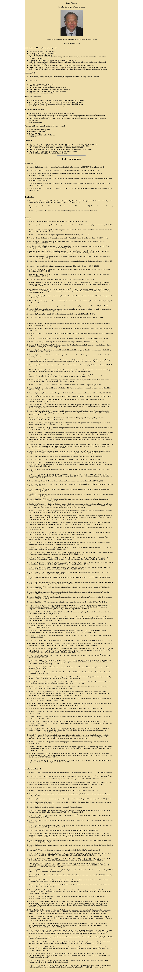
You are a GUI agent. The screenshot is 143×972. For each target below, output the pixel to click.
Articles (83, 39)
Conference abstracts (91, 39)
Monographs (71, 39)
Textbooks (78, 39)
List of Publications (61, 39)
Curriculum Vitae (50, 39)
